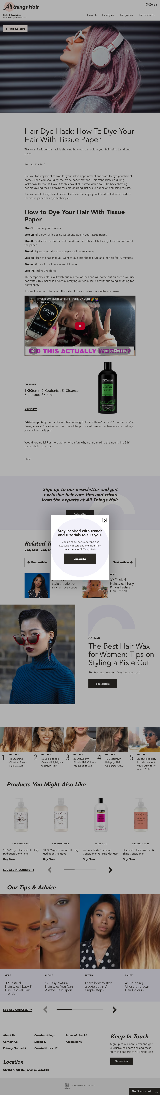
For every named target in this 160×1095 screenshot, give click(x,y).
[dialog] (80, 547)
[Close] (104, 520)
